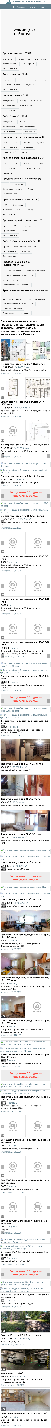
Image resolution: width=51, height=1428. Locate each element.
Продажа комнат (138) (15, 95)
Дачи (15, 143)
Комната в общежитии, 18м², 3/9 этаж (21, 799)
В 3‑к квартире (26, 106)
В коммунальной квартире (31, 101)
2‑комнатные (24, 59)
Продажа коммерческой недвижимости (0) (17, 263)
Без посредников (10, 68)
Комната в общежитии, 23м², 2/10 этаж (22, 764)
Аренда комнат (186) (15, 116)
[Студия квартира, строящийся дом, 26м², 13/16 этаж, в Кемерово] (13, 399)
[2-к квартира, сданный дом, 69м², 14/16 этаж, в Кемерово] (13, 442)
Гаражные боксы (9, 231)
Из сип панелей (9, 152)
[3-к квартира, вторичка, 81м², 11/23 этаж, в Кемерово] (13, 361)
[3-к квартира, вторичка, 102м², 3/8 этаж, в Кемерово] (25, 506)
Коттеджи (27, 143)
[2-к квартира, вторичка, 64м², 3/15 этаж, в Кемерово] (25, 466)
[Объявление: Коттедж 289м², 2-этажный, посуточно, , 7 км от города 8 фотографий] (25, 1242)
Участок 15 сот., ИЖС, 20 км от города (21, 1335)
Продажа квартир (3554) (17, 53)
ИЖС (5, 184)
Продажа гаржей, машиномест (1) (22, 220)
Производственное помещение (16, 285)
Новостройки (28, 64)
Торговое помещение (36, 270)
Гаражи (6, 226)
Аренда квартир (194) (15, 74)
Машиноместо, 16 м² (12, 1373)
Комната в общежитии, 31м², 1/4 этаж (21, 900)
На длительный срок (11, 85)
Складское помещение (12, 280)
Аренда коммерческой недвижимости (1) (25, 292)
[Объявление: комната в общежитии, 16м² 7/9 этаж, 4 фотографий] (25, 831)
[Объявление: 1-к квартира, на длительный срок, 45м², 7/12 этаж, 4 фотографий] (13, 596)
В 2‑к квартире (9, 106)
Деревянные (28, 147)
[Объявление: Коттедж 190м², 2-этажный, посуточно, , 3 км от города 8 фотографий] (13, 1218)
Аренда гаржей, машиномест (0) (21, 241)
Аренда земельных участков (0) (21, 199)
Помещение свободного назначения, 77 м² (24, 1414)
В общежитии (8, 101)
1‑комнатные (8, 59)
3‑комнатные (40, 59)
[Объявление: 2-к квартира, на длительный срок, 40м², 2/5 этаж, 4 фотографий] (25, 666)
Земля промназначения (12, 189)
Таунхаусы (40, 143)
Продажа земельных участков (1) (22, 179)
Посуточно (29, 85)
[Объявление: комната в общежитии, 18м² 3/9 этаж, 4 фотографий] (25, 796)
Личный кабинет (37, 7)
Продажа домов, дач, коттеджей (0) (23, 137)
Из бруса (25, 152)
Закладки (21, 7)
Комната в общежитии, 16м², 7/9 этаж (21, 834)
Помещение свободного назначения (18, 275)
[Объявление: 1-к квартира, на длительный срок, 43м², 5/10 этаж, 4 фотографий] (13, 639)
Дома (5, 143)
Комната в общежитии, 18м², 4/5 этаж (21, 863)
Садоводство (17, 184)
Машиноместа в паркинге (25, 226)
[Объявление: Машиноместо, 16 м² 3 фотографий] (25, 1370)
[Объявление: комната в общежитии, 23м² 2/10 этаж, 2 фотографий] (25, 761)
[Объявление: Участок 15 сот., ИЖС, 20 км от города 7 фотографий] (25, 1332)
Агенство (31, 189)
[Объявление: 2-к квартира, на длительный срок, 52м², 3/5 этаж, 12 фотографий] (25, 711)
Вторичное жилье (10, 64)
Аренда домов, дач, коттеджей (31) (23, 158)
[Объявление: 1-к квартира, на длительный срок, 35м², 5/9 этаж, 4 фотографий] (13, 553)
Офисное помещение (12, 270)
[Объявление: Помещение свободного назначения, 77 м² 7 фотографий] (25, 1411)
